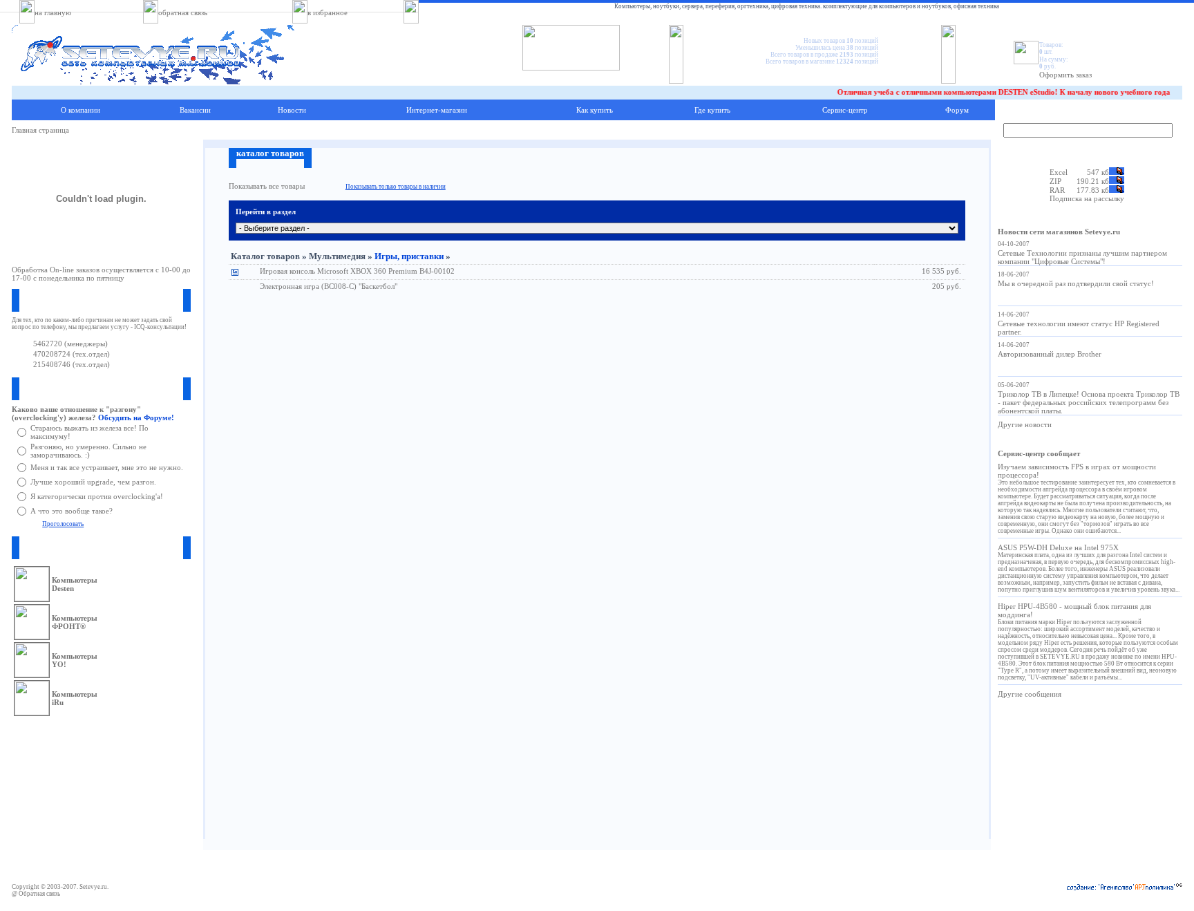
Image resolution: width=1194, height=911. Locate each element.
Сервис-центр (845, 110)
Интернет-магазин (436, 110)
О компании (80, 110)
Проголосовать (63, 523)
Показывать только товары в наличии (395, 186)
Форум (957, 110)
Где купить (712, 110)
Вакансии (195, 110)
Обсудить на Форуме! (136, 417)
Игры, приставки (409, 256)
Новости (292, 110)
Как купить (594, 110)
